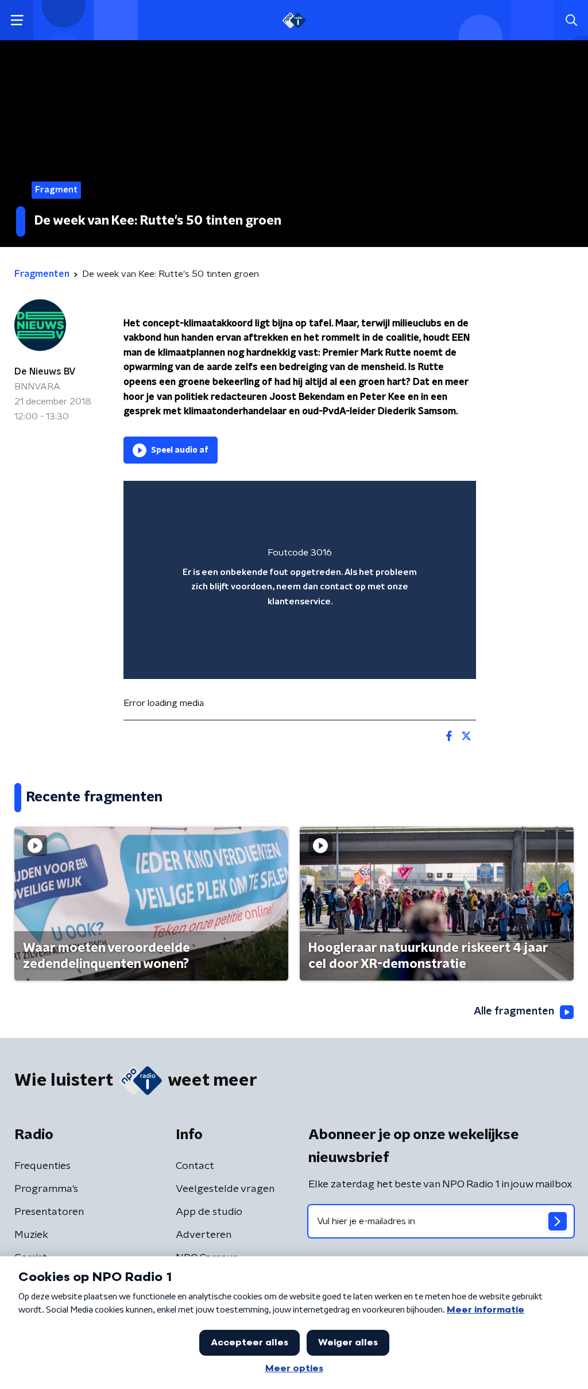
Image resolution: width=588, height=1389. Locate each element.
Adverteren (203, 1235)
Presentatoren (49, 1212)
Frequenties (42, 1166)
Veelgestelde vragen (225, 1189)
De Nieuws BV (45, 371)
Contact (195, 1166)
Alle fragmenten (514, 1011)
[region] (299, 580)
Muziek (31, 1235)
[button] (17, 20)
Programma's (46, 1189)
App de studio (209, 1212)
